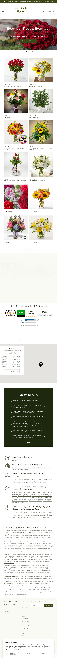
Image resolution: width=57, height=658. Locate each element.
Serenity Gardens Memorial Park (25, 482)
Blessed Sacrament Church (32, 512)
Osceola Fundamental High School (42, 496)
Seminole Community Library (43, 499)
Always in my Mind (9, 117)
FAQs (23, 604)
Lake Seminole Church (23, 515)
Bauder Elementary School (39, 492)
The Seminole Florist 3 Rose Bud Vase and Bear (15, 181)
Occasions (6, 604)
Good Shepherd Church (39, 514)
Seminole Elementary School (20, 501)
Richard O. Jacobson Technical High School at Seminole (30, 497)
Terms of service (24, 634)
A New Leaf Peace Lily (35, 117)
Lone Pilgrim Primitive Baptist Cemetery (31, 481)
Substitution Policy (25, 629)
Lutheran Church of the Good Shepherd (41, 515)
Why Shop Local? (24, 612)
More (28, 442)
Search (14, 604)
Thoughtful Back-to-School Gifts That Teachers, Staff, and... (12, 281)
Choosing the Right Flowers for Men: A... (38, 281)
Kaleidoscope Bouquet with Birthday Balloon (14, 149)
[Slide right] (31, 299)
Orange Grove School (24, 496)
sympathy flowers (38, 546)
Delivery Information (25, 617)
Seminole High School (35, 501)
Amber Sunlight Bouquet (36, 213)
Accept (28, 653)
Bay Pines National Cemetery (21, 479)
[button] (3, 11)
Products (6, 607)
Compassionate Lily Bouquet (37, 180)
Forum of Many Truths (24, 514)
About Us (6, 611)
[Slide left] (25, 299)
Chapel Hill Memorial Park (39, 479)
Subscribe (49, 605)
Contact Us (25, 607)
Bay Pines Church (17, 512)
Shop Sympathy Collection (28, 41)
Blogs (14, 607)
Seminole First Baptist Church (37, 517)
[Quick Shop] (43, 11)
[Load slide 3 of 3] (29, 52)
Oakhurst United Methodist (20, 517)
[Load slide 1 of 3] (24, 52)
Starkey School (20, 502)
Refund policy (25, 625)
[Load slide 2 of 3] (27, 52)
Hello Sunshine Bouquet (35, 86)
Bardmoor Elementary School (21, 492)
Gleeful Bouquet (33, 244)
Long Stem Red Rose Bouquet (12, 86)
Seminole (14, 460)
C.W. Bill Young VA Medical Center (22, 468)
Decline (43, 653)
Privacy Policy (16, 649)
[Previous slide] (20, 51)
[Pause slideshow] (36, 51)
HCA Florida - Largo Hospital (40, 468)
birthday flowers (37, 570)
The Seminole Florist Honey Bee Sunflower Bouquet (41, 149)
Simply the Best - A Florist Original (14, 213)
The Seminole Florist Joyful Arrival (13, 244)
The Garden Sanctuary (40, 482)
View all (28, 250)
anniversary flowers (9, 563)
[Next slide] (32, 51)
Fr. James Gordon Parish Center (39, 494)
